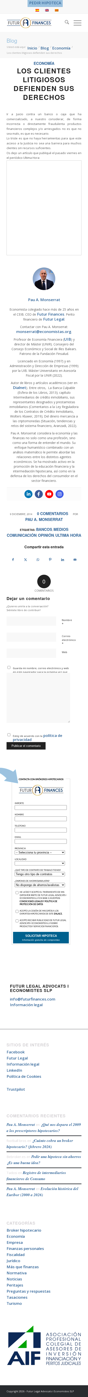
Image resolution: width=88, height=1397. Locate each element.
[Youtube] (49, 494)
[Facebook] (39, 494)
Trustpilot (16, 1089)
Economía (44, 63)
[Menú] (75, 23)
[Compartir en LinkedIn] (63, 559)
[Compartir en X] (25, 559)
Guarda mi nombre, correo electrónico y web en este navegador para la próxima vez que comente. (41, 671)
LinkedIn (14, 1070)
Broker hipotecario (24, 1230)
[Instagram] (60, 494)
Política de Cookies (24, 1076)
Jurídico (13, 1260)
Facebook (16, 1052)
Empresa (15, 1242)
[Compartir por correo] (75, 559)
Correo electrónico (69, 640)
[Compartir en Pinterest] (50, 559)
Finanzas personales (25, 1248)
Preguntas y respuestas (29, 1291)
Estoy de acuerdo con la (37, 737)
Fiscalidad (16, 1254)
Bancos (44, 529)
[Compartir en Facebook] (13, 559)
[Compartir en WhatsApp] (38, 559)
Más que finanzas (23, 1266)
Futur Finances (50, 314)
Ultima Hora (68, 535)
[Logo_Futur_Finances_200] (36, 23)
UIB (67, 339)
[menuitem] (45, 3)
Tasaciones (17, 1297)
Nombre (67, 622)
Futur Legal (53, 319)
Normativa (17, 1272)
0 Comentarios (52, 513)
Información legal (26, 1004)
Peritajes (15, 1285)
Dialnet (19, 387)
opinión (46, 535)
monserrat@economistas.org (43, 331)
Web (64, 652)
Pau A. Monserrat (44, 519)
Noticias (14, 1279)
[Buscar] (64, 23)
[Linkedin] (28, 494)
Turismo (14, 1303)
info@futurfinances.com (32, 999)
